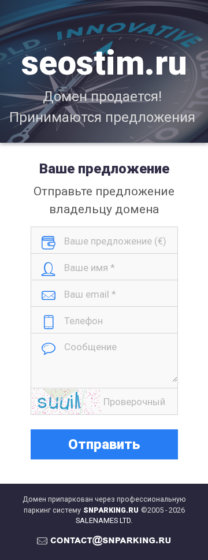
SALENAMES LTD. (104, 520)
